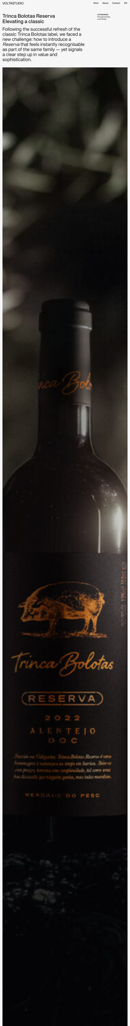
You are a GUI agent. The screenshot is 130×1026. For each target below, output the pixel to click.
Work (96, 3)
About (105, 3)
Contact (116, 3)
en (125, 3)
